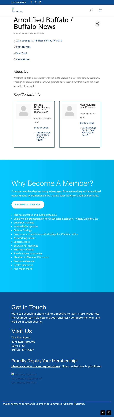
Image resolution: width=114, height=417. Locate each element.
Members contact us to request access (35, 366)
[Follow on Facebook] (102, 412)
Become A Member (28, 204)
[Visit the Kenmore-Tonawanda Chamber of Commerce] (30, 382)
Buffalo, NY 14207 (22, 349)
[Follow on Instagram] (108, 412)
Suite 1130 (17, 345)
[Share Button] (97, 23)
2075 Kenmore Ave (23, 341)
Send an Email (41, 127)
